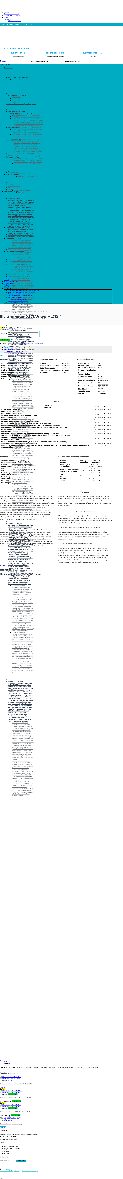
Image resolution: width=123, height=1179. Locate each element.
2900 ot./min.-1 (16, 79)
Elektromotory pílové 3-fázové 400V (27, 176)
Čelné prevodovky (12, 157)
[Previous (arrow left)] (1, 1178)
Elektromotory (9, 68)
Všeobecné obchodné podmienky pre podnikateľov (23, 292)
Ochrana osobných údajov (16, 302)
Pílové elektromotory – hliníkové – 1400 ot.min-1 (27, 163)
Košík (5, 1150)
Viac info (10, 1080)
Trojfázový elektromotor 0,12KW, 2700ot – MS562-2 (16, 1112)
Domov (1, 311)
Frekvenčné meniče (11, 191)
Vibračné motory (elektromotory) (22, 190)
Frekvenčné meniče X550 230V (16, 274)
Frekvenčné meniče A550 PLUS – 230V (18, 234)
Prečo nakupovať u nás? (11, 14)
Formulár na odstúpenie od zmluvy (18, 301)
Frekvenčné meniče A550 (21, 218)
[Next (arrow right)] (2, 1178)
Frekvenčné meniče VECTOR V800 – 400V (19, 249)
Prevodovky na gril (13, 184)
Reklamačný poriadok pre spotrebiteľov (20, 294)
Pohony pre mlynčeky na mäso (16, 187)
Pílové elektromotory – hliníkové (21, 113)
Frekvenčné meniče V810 (21, 553)
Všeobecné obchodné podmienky (10, 1171)
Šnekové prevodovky (13, 140)
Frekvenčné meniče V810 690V (16, 263)
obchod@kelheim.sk (11, 1139)
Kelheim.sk (8, 1169)
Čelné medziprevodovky (14, 189)
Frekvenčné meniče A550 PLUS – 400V (18, 236)
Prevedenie (5, 334)
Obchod (6, 12)
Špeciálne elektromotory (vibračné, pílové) (21, 104)
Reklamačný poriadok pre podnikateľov (20, 296)
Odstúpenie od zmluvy (14, 21)
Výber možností (12, 1094)
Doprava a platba (9, 283)
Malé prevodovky (12, 174)
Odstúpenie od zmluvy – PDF (17, 299)
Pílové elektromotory (19, 173)
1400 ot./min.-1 (16, 81)
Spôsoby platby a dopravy (12, 15)
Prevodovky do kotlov (14, 186)
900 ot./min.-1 (15, 100)
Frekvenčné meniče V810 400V (16, 261)
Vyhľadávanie (21, 1160)
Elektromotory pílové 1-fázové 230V (27, 174)
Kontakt (6, 19)
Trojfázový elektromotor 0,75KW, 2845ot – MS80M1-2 (16, 1097)
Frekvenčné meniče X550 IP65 (16, 265)
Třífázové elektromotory (17, 95)
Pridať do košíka (5, 340)
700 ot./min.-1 (15, 102)
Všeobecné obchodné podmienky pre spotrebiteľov (23, 290)
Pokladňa (7, 17)
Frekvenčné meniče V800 (15, 238)
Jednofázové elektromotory (18, 77)
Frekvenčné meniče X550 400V (16, 276)
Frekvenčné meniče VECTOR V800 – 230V (19, 248)
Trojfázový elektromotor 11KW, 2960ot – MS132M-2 (16, 1084)
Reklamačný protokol (14, 297)
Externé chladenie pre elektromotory (11, 1124)
